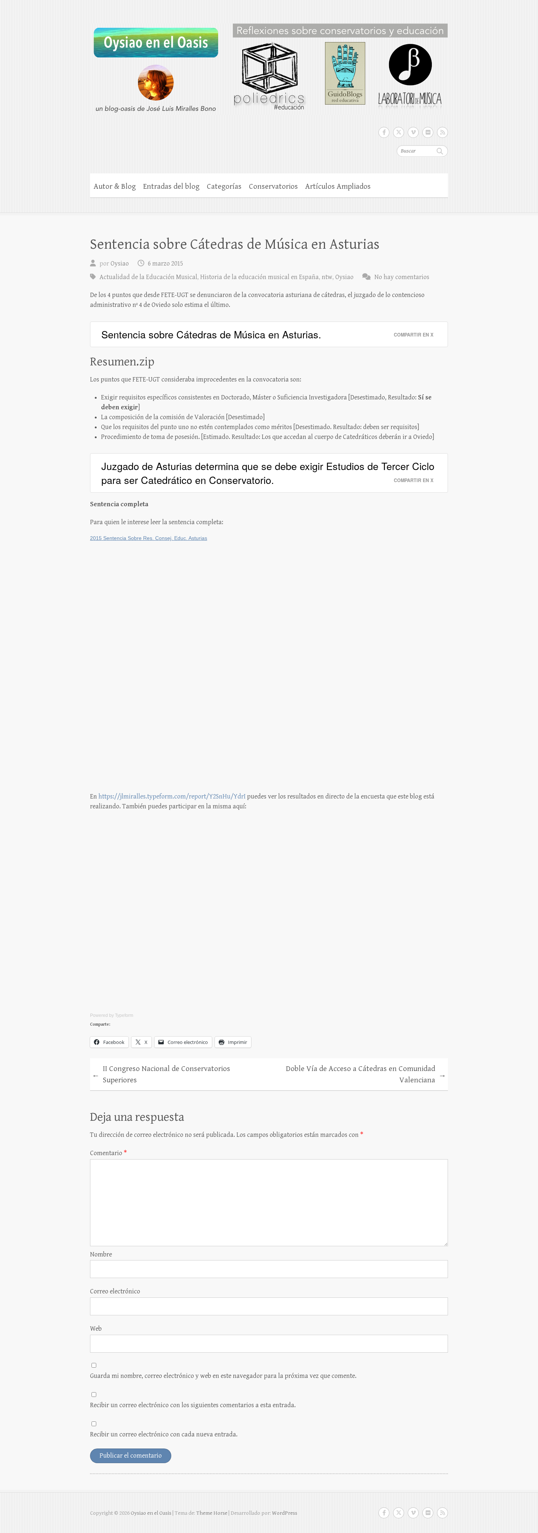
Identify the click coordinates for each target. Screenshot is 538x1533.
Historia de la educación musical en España (259, 277)
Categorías (224, 186)
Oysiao (120, 263)
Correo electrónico (115, 1291)
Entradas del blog (171, 186)
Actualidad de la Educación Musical (148, 277)
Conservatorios (273, 186)
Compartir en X (413, 334)
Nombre (101, 1254)
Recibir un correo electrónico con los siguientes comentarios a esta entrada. (193, 1405)
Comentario (108, 1153)
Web (96, 1329)
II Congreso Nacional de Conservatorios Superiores (161, 1074)
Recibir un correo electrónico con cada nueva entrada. (164, 1434)
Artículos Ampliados (338, 186)
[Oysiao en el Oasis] (269, 64)
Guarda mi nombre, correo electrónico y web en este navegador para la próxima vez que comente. (223, 1376)
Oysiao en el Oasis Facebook (383, 132)
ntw (327, 277)
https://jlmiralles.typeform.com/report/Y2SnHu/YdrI (172, 796)
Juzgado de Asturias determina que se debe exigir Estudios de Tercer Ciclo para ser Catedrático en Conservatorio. (267, 473)
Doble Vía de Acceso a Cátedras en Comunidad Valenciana (366, 1074)
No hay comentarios (401, 277)
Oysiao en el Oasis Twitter (398, 132)
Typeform (124, 1015)
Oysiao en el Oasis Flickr (427, 132)
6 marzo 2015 (165, 263)
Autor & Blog (115, 186)
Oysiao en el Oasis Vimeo (413, 132)
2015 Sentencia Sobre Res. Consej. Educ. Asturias (148, 538)
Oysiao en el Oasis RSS (442, 132)
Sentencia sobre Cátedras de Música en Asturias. (211, 334)
